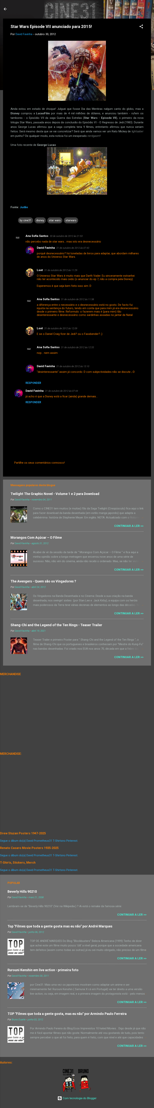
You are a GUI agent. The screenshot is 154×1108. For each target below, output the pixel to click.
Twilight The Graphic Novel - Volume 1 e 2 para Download (55, 494)
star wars (55, 220)
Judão (24, 207)
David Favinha (46, 247)
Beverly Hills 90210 (22, 891)
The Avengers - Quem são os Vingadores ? (43, 581)
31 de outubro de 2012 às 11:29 (60, 270)
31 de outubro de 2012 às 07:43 (72, 247)
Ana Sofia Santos (37, 236)
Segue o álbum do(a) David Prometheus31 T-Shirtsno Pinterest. (39, 840)
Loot (40, 270)
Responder (33, 382)
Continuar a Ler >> (128, 526)
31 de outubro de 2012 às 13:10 (72, 366)
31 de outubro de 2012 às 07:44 (61, 390)
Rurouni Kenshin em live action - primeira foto (43, 970)
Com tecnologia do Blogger (79, 1098)
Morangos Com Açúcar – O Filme (36, 537)
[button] (141, 27)
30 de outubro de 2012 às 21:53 (66, 236)
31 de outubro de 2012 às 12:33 (77, 347)
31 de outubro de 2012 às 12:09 (60, 328)
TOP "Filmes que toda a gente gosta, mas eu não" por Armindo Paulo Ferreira (67, 1014)
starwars (71, 220)
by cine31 (25, 220)
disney (40, 220)
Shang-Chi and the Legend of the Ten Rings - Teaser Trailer (56, 625)
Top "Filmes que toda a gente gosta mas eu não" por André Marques (60, 926)
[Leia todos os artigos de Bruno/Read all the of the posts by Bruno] (85, 1091)
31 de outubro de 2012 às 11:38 (77, 299)
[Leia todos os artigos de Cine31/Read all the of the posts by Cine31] (69, 1091)
